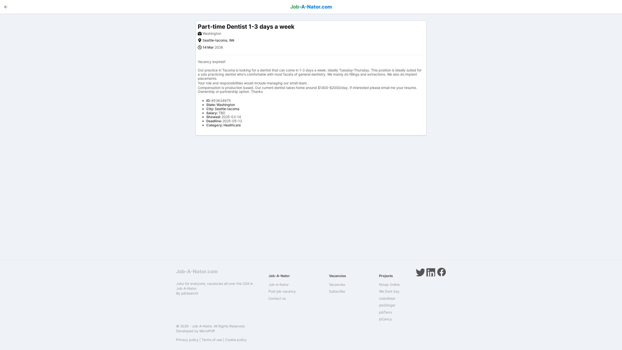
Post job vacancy (282, 291)
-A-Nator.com (311, 7)
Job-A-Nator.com (197, 271)
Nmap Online (389, 284)
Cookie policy (236, 340)
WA (231, 40)
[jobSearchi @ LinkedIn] (430, 272)
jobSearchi (189, 293)
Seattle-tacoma (215, 40)
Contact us (277, 298)
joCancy (385, 319)
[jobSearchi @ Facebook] (441, 272)
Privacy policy (187, 340)
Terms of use (212, 340)
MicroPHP (207, 331)
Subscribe (337, 291)
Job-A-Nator (278, 284)
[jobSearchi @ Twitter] (420, 272)
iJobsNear (387, 298)
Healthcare (232, 125)
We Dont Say (389, 291)
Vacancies (337, 284)
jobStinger (387, 305)
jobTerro (385, 312)
